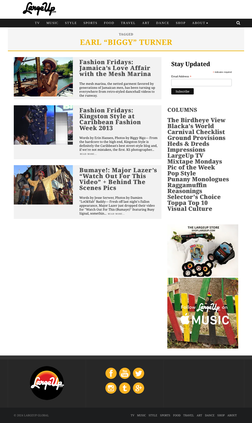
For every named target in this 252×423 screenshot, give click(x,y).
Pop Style (181, 173)
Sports (90, 23)
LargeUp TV (185, 155)
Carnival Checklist (196, 132)
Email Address (181, 76)
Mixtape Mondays (194, 161)
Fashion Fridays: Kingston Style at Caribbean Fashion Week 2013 (110, 119)
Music (52, 23)
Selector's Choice (194, 197)
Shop (181, 23)
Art (146, 23)
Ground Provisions (196, 138)
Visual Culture (189, 209)
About (198, 23)
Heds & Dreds (188, 144)
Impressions (186, 149)
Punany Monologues (198, 179)
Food (109, 23)
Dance (162, 23)
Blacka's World (190, 126)
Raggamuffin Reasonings (187, 188)
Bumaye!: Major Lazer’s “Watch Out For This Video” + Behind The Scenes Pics (118, 179)
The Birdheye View (196, 120)
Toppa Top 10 (187, 203)
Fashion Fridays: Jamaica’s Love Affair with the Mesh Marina (115, 68)
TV (37, 23)
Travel (128, 23)
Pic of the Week (191, 167)
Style (71, 23)
